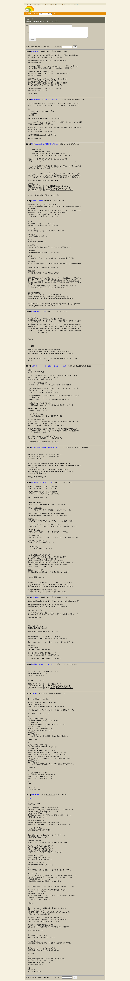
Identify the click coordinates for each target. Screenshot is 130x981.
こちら (77, 4)
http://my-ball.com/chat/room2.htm (61, 190)
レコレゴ (53, 21)
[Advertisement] (70, 9)
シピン (66, 144)
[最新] (27, 46)
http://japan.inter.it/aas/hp (34, 21)
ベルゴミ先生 (50, 51)
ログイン (58, 4)
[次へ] (32, 46)
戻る (55, 13)
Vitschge (70, 99)
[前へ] (36, 46)
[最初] (40, 46)
